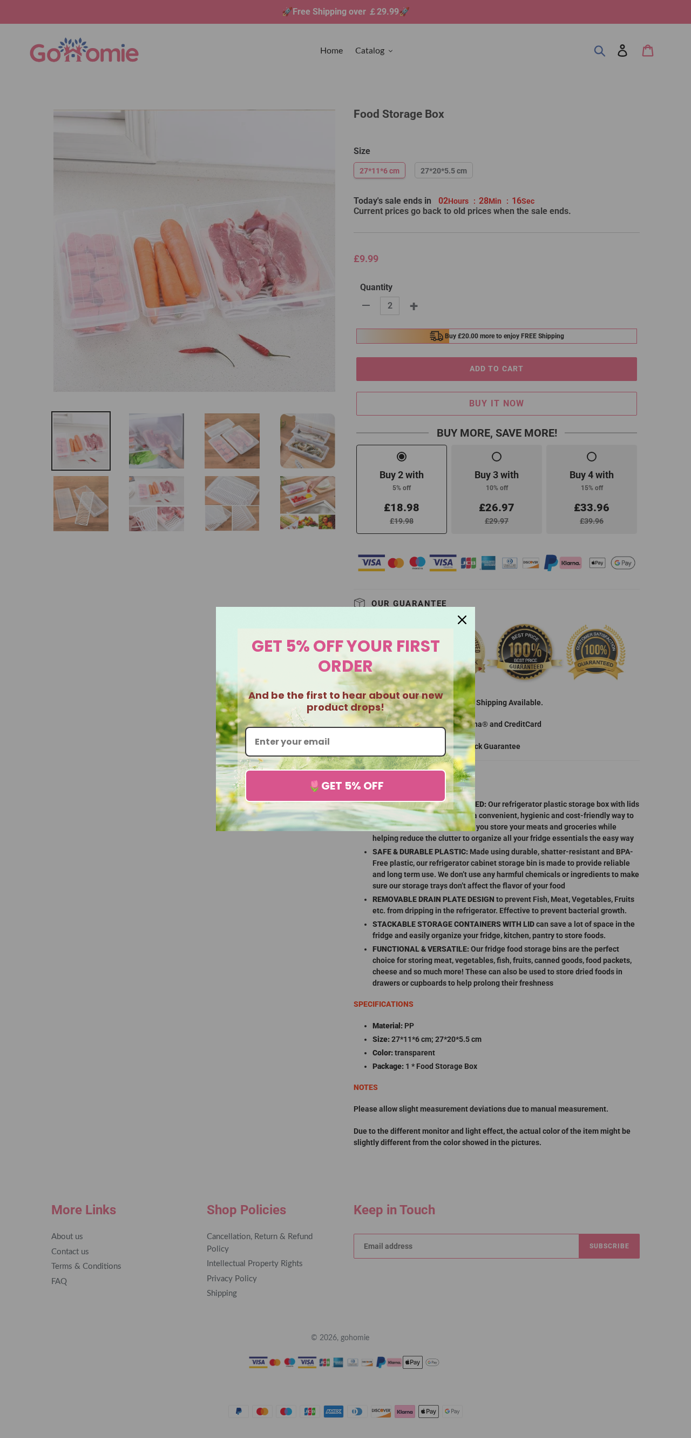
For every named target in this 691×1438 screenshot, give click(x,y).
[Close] (462, 620)
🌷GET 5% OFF (346, 785)
